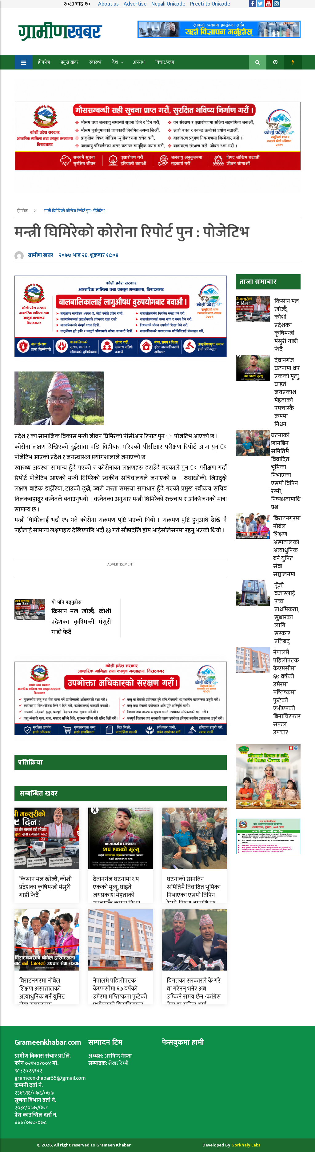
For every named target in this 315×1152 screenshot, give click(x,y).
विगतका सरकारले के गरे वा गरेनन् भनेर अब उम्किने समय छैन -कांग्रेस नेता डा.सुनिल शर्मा (194, 992)
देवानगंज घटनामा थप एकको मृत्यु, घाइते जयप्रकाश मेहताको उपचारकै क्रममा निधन (116, 891)
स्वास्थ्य (95, 62)
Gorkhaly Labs (245, 1145)
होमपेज (44, 62)
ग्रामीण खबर (40, 255)
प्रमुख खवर (69, 62)
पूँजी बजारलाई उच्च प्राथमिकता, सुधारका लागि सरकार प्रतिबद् (286, 613)
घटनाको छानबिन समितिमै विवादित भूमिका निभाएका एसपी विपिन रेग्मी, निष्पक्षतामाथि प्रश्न (194, 891)
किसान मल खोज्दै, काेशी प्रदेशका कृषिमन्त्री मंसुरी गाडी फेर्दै (45, 887)
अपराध (139, 62)
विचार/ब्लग (164, 62)
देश (115, 62)
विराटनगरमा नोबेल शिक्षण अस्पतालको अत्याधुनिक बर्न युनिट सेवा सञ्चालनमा (42, 992)
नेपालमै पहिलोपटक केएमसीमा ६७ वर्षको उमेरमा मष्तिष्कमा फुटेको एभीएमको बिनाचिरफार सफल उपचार (120, 996)
